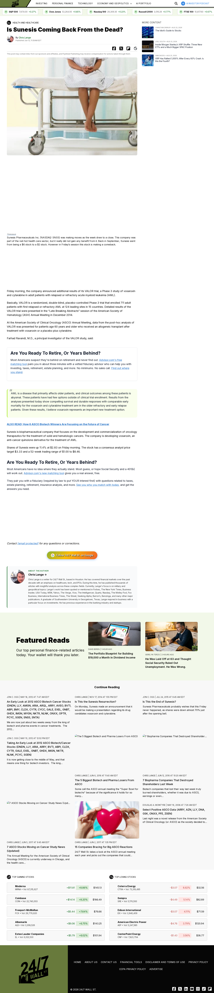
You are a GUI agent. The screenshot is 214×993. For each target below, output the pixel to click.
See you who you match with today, (98, 484)
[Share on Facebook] (114, 48)
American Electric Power (132, 922)
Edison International (129, 910)
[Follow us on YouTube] (192, 989)
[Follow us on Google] (135, 48)
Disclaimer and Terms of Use (165, 962)
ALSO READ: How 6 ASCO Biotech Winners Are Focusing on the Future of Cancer (58, 424)
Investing (41, 3)
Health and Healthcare (26, 22)
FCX (17, 913)
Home (77, 962)
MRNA (18, 889)
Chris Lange (25, 37)
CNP (120, 937)
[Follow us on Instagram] (198, 989)
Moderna (20, 886)
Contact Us (109, 962)
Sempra (122, 898)
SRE (119, 901)
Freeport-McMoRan (26, 910)
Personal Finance (62, 3)
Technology (85, 3)
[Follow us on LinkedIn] (186, 989)
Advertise (156, 969)
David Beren (94, 649)
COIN (17, 901)
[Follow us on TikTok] (204, 989)
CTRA (120, 889)
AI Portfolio (143, 3)
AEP (119, 925)
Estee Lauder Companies (29, 934)
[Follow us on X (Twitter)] (180, 989)
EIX (119, 913)
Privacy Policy (198, 962)
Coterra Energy (127, 886)
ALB (17, 925)
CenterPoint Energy (129, 934)
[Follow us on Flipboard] (128, 48)
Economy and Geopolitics (113, 3)
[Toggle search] (176, 3)
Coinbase (20, 898)
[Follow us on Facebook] (174, 989)
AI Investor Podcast (197, 3)
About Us (91, 962)
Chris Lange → (37, 574)
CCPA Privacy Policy (132, 969)
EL (16, 937)
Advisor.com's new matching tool (44, 473)
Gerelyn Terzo (152, 655)
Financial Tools (131, 962)
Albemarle (21, 922)
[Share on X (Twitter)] (121, 48)
